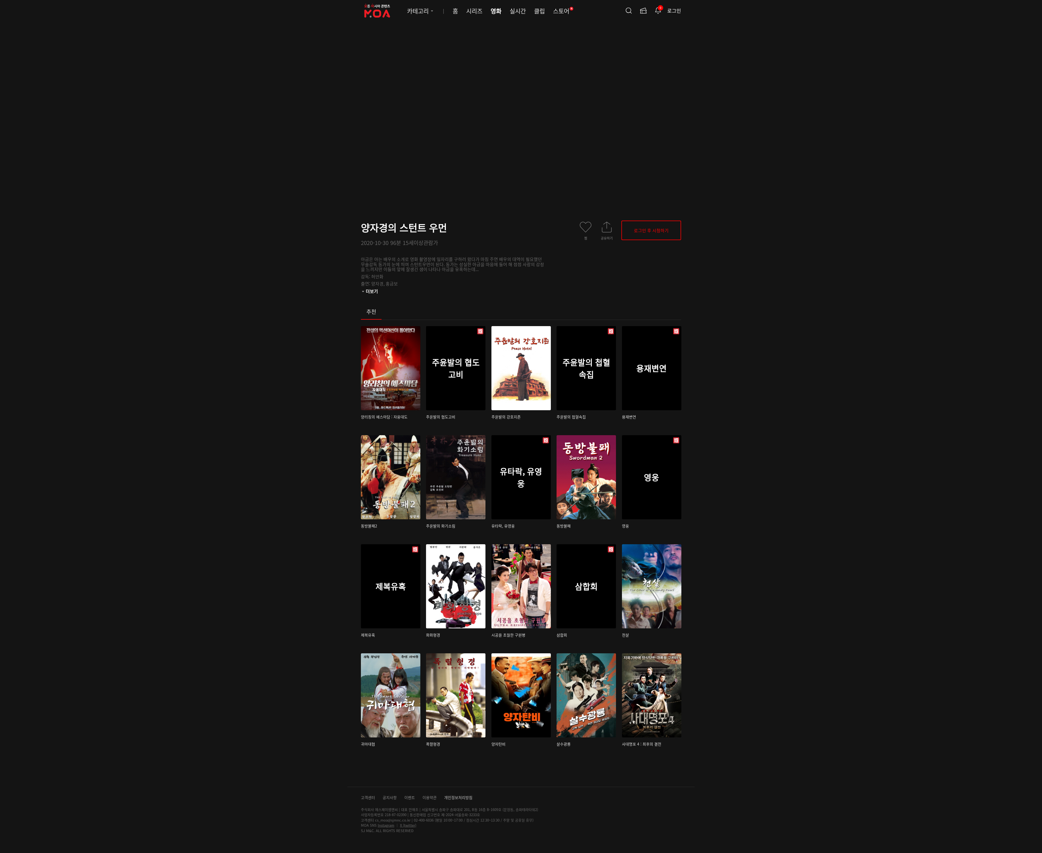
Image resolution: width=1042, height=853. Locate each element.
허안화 (377, 276)
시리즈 (474, 10)
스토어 (563, 10)
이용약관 (429, 797)
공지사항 (390, 797)
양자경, (378, 283)
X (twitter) (408, 825)
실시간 (518, 10)
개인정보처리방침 (458, 797)
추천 (371, 312)
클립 (539, 10)
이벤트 (409, 797)
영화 (496, 10)
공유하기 (607, 238)
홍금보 (392, 283)
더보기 (372, 291)
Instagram (386, 825)
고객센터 (368, 797)
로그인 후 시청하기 (651, 230)
